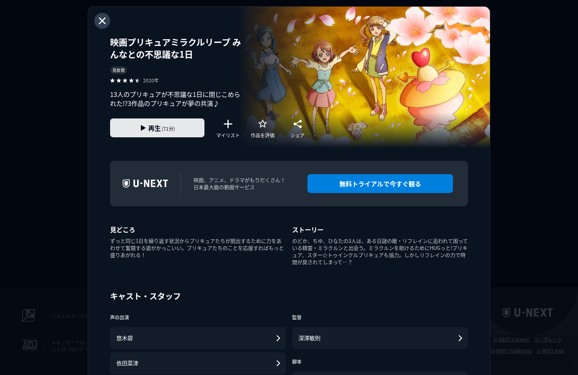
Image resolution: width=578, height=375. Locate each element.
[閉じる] (102, 21)
